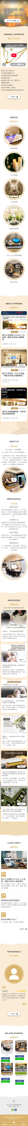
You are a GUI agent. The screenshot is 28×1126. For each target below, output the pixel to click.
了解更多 (12, 97)
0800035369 (15, 1106)
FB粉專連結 (5, 1058)
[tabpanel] (14, 984)
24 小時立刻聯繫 (11, 21)
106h (17, 1118)
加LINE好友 (5, 1061)
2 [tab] (15, 1010)
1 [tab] (13, 1010)
